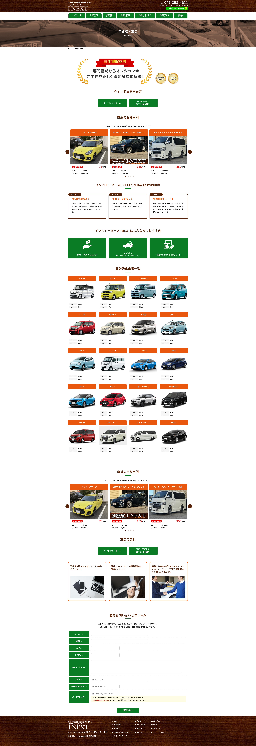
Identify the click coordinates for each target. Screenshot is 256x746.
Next (190, 152)
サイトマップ (156, 728)
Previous (68, 152)
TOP (115, 721)
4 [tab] (133, 176)
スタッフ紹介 (141, 725)
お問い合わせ (156, 721)
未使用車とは (164, 15)
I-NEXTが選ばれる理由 (122, 732)
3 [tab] (130, 176)
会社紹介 (181, 15)
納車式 (139, 721)
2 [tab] (128, 176)
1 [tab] (125, 176)
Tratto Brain (137, 744)
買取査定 (109, 15)
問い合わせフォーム (112, 102)
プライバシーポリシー (159, 732)
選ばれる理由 (125, 15)
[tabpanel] (89, 152)
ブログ (154, 725)
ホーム (70, 49)
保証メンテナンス (145, 15)
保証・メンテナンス (120, 736)
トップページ (77, 15)
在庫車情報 (94, 15)
